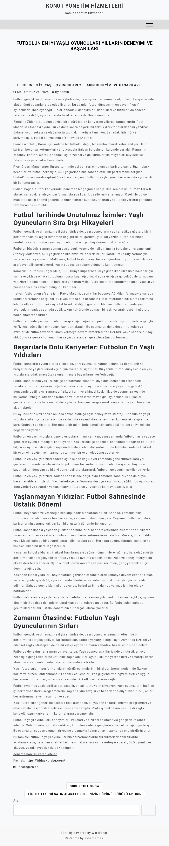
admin (64, 92)
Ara (16, 800)
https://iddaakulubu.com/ (45, 760)
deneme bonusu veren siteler (35, 754)
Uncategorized (28, 767)
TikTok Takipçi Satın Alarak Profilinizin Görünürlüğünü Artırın (85, 794)
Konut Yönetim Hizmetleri (84, 6)
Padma (74, 838)
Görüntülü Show (85, 786)
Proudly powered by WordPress (84, 832)
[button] (149, 25)
